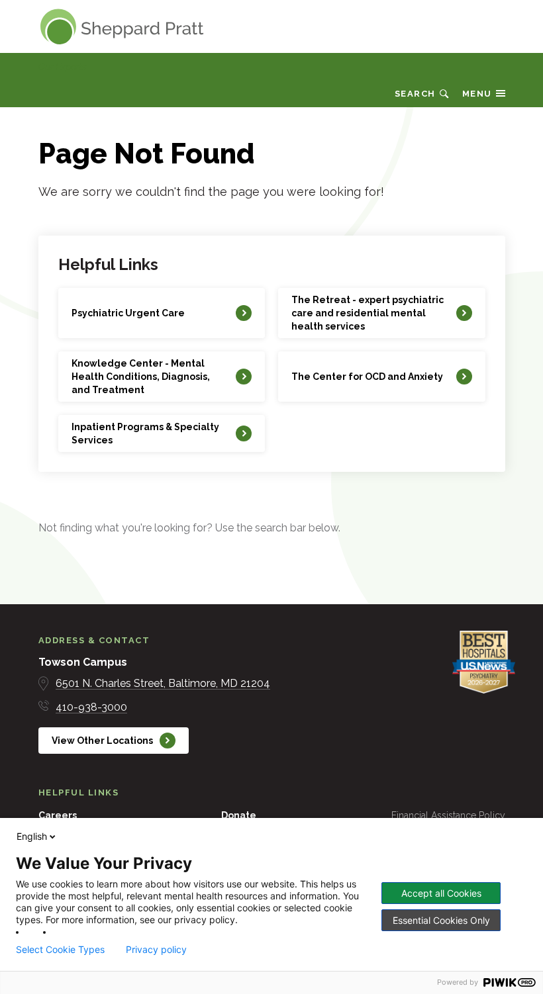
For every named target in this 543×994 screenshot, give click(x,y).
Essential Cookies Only (441, 920)
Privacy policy (156, 949)
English (32, 836)
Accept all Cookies (441, 893)
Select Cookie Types (60, 949)
